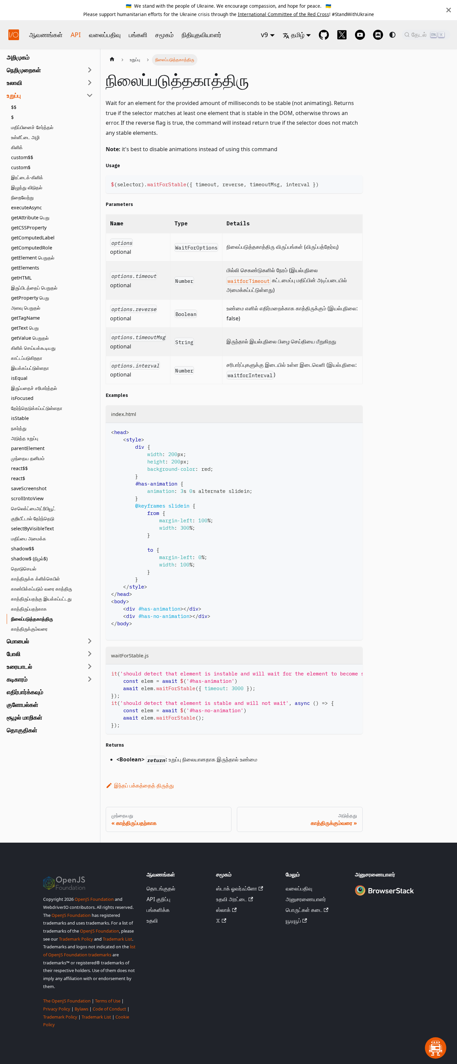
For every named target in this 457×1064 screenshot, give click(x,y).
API (76, 34)
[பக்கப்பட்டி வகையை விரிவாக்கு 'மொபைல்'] (89, 641)
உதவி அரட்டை (231, 899)
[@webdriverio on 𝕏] (342, 34)
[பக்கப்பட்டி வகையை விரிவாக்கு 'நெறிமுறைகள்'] (89, 70)
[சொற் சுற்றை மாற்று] (342, 672)
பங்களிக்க (158, 910)
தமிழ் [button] (297, 34)
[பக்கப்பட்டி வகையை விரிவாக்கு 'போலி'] (89, 653)
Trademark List (117, 939)
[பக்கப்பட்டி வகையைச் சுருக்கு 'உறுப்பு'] (89, 95)
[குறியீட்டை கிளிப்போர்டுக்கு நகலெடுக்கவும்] (354, 183)
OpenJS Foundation (94, 899)
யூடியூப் (293, 920)
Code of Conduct (109, 1009)
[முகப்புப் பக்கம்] (112, 60)
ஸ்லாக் (223, 910)
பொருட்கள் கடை (304, 910)
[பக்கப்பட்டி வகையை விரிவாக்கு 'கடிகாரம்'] (89, 679)
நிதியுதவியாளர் (201, 34)
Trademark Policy (76, 939)
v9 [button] (264, 34)
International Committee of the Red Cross (283, 14)
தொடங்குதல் (161, 888)
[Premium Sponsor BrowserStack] (384, 895)
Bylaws (81, 1009)
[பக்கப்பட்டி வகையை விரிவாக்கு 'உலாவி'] (89, 82)
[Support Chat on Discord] (378, 34)
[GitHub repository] (324, 34)
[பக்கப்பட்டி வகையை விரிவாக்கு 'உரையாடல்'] (89, 666)
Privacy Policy (56, 1009)
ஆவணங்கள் (46, 34)
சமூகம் (164, 34)
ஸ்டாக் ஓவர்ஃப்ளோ (236, 888)
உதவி (152, 920)
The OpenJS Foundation (67, 1001)
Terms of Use (107, 1001)
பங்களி (138, 34)
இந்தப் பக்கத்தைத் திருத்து (144, 785)
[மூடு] (448, 10)
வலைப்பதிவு (105, 34)
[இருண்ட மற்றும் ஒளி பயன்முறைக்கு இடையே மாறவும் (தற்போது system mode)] (392, 34)
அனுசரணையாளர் (306, 899)
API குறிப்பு (158, 899)
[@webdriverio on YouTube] (360, 34)
